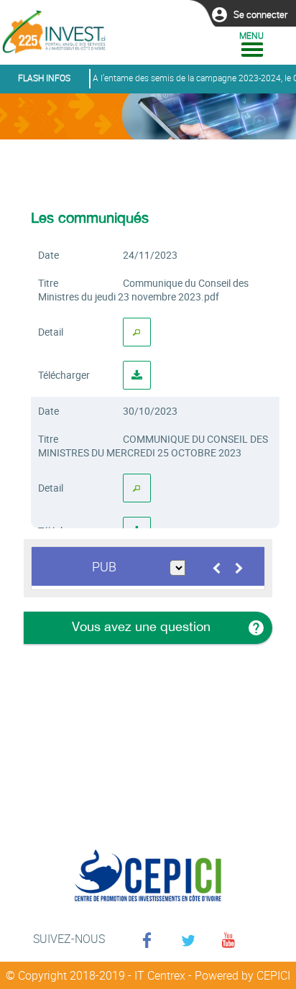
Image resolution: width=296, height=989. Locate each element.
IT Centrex (159, 975)
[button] (260, 14)
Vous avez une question (139, 626)
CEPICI (273, 975)
